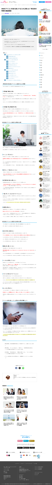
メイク (45, 106)
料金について (5, 471)
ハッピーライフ (17, 463)
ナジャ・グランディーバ (42, 102)
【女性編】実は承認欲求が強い (12, 58)
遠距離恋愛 (41, 129)
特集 (41, 82)
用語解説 (47, 121)
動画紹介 (44, 110)
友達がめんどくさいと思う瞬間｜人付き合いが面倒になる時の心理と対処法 (22, 398)
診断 (41, 87)
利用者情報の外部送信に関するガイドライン (24, 470)
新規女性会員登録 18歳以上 (7, 475)
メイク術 (49, 106)
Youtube (41, 95)
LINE (40, 94)
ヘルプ (4, 479)
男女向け (18, 13)
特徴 (41, 79)
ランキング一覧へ (45, 49)
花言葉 (44, 126)
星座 (44, 118)
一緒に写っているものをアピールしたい (13, 66)
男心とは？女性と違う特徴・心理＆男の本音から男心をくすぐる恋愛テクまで (9, 424)
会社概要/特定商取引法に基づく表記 (23, 469)
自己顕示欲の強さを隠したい (12, 64)
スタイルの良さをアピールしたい (12, 76)
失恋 (41, 62)
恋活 (41, 72)
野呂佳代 (45, 129)
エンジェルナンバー (47, 98)
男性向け (49, 122)
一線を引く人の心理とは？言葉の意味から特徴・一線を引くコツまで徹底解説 (22, 424)
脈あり (47, 125)
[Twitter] (20, 368)
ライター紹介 (35, 463)
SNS (10, 13)
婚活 (41, 65)
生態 (15, 13)
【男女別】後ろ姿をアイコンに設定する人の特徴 (12, 54)
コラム (41, 55)
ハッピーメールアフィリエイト (38, 472)
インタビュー (41, 98)
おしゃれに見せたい (10, 78)
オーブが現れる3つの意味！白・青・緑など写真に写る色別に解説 (45, 46)
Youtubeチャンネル (46, 95)
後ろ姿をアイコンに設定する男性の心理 (11, 59)
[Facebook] (16, 368)
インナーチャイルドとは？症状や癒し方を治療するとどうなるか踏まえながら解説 (9, 411)
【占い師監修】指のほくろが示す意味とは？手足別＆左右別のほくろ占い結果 (45, 34)
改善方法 (41, 118)
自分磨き (41, 126)
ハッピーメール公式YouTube (38, 469)
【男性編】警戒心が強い (11, 56)
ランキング (22, 463)
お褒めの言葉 (21, 477)
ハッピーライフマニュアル (28, 463)
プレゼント (41, 106)
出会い (40, 19)
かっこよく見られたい (11, 61)
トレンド (42, 57)
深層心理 (7, 13)
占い (47, 110)
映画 (47, 118)
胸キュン (44, 125)
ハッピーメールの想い (6, 470)
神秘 (40, 44)
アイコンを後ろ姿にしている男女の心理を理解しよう (13, 80)
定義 (41, 67)
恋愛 (41, 70)
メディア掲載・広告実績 (22, 478)
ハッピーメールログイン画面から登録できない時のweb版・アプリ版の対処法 (45, 21)
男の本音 (41, 122)
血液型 (48, 126)
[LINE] (23, 368)
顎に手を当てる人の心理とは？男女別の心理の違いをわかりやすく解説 (9, 398)
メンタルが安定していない (11, 75)
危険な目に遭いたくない (11, 73)
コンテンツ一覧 (37, 473)
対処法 (43, 114)
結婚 (40, 125)
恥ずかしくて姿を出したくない (12, 63)
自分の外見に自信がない (11, 71)
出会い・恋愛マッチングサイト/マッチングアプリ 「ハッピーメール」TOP (10, 467)
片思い (41, 77)
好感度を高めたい (10, 68)
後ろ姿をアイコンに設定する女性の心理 (11, 69)
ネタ (47, 102)
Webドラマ (47, 94)
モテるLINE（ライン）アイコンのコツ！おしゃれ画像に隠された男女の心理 (22, 411)
